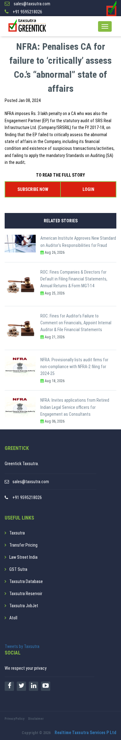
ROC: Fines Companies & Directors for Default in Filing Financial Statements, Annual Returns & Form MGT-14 (73, 279)
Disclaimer (36, 718)
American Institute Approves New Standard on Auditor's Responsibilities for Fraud (78, 241)
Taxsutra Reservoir (25, 593)
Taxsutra (17, 532)
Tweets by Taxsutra (22, 646)
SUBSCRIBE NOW (32, 189)
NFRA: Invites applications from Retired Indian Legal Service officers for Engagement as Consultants (74, 407)
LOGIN (88, 189)
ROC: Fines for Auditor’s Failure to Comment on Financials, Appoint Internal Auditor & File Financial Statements (75, 322)
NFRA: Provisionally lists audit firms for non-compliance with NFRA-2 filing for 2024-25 (74, 366)
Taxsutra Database (26, 581)
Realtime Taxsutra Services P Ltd (85, 732)
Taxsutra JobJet (23, 605)
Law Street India (23, 557)
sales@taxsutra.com (30, 481)
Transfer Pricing (23, 545)
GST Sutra (18, 569)
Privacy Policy (14, 718)
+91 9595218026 (27, 497)
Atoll (13, 617)
